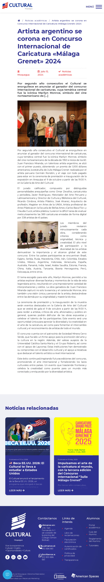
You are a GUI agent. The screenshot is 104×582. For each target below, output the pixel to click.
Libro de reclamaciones (71, 534)
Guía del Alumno (93, 533)
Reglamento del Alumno (95, 540)
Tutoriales (93, 545)
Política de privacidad (69, 554)
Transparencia (71, 560)
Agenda (68, 528)
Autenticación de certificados (73, 547)
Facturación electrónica (70, 540)
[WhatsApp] (50, 557)
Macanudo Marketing (30, 578)
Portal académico (94, 526)
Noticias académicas (36, 20)
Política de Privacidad (13, 576)
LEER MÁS (15, 490)
